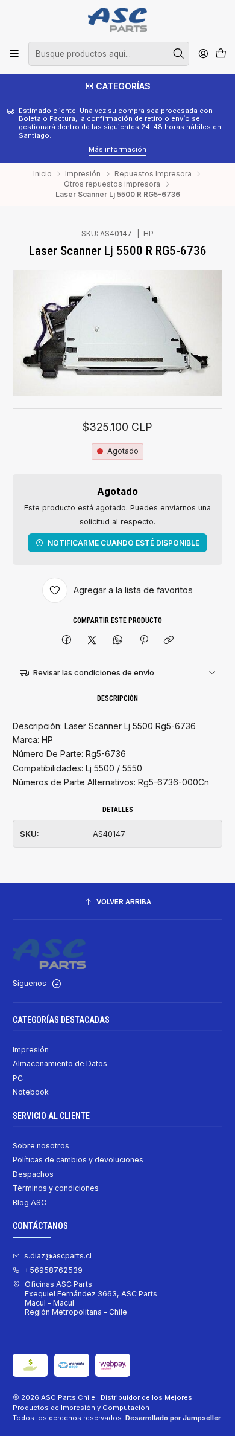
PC (18, 1078)
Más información (52, 149)
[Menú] (14, 54)
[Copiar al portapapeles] (169, 640)
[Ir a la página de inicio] (117, 20)
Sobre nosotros (41, 1145)
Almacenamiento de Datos (60, 1063)
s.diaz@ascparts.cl (58, 1255)
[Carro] (220, 54)
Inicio (42, 174)
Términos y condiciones (56, 1188)
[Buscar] (179, 54)
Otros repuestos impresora (112, 184)
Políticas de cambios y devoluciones (78, 1159)
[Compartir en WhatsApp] (118, 640)
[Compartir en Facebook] (67, 640)
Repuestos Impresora (153, 174)
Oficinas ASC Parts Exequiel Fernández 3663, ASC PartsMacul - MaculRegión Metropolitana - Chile (91, 1298)
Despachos (33, 1174)
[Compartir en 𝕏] (92, 640)
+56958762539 (53, 1270)
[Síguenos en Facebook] (56, 984)
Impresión (83, 174)
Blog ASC (29, 1202)
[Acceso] (203, 54)
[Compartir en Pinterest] (143, 640)
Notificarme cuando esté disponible (123, 542)
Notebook (31, 1091)
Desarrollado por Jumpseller (173, 1418)
